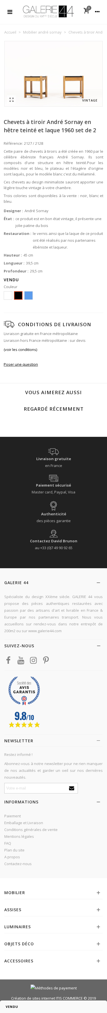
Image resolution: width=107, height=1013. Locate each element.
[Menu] (9, 11)
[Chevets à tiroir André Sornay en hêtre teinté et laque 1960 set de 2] (11, 99)
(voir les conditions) (20, 349)
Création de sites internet (33, 998)
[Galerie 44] (48, 11)
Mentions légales (19, 836)
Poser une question (21, 364)
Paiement (12, 815)
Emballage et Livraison (23, 822)
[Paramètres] (97, 11)
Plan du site (14, 850)
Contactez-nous (18, 863)
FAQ (7, 843)
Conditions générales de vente (31, 829)
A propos (12, 856)
